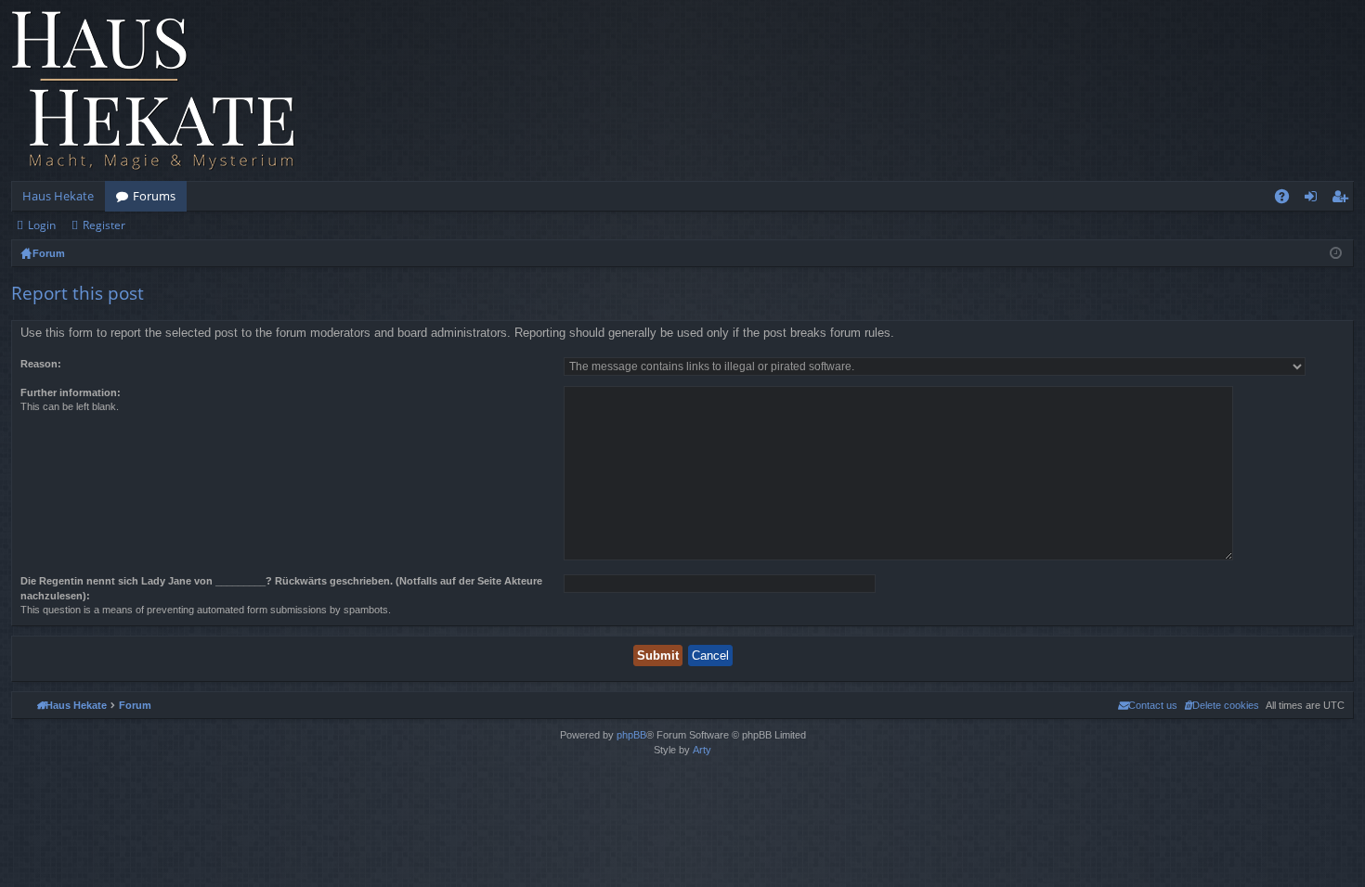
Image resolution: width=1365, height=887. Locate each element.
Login (42, 225)
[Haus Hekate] (153, 90)
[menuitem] (1221, 705)
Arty (702, 749)
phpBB (631, 734)
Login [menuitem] (1314, 199)
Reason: (40, 363)
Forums (154, 195)
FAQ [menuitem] (1288, 199)
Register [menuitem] (1343, 199)
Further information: (70, 392)
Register (104, 225)
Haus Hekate (58, 195)
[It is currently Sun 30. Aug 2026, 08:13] (1336, 253)
